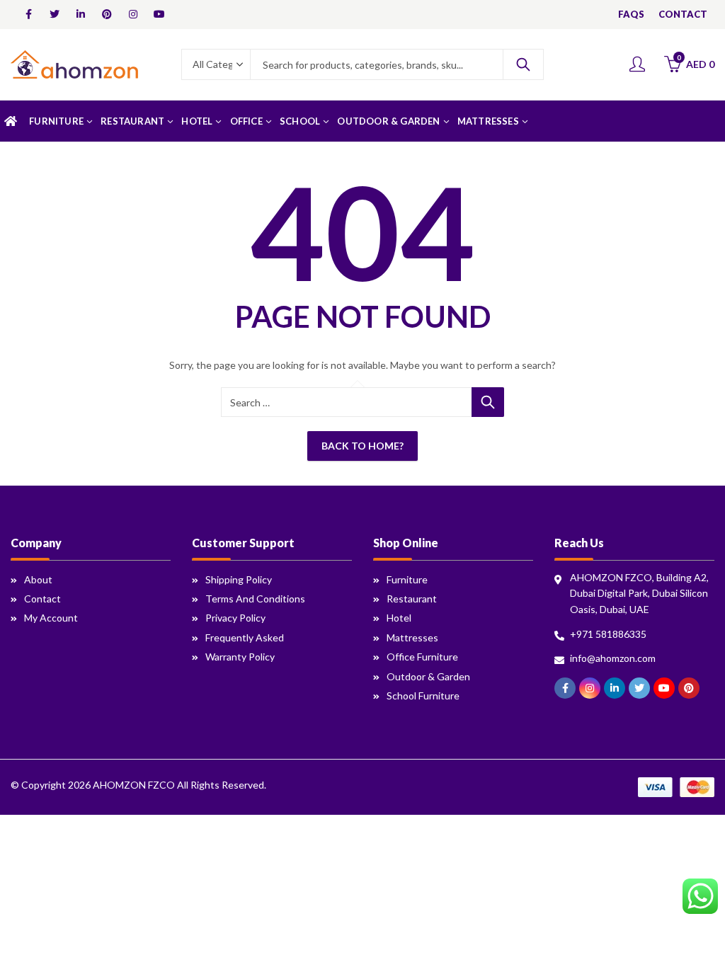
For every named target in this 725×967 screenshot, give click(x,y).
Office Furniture (422, 657)
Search (523, 64)
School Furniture (423, 696)
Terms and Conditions (255, 599)
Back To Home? (362, 446)
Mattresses (412, 637)
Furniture (407, 579)
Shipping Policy (238, 579)
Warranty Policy (240, 657)
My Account (51, 618)
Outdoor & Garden (428, 676)
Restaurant (412, 599)
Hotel (399, 618)
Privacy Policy (235, 618)
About (38, 579)
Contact (42, 599)
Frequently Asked (244, 637)
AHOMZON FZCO (134, 785)
